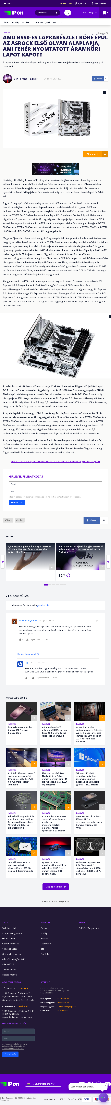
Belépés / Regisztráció (89, 928)
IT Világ (15, 22)
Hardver (12, 724)
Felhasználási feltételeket (44, 497)
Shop (84, 12)
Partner (63, 3)
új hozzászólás (37, 639)
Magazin (93, 12)
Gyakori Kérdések (10, 943)
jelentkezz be (43, 605)
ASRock (8, 520)
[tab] (46, 584)
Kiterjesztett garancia (12, 933)
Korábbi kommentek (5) (28, 654)
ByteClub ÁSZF (75, 1099)
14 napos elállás (9, 948)
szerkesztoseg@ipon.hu (65, 1007)
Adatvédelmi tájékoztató (13, 959)
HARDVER (6, 33)
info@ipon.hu (63, 1011)
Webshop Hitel (9, 928)
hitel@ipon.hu (63, 998)
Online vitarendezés (11, 954)
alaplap (19, 520)
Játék (48, 22)
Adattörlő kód (8, 964)
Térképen (22, 988)
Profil (82, 922)
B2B (70, 3)
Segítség (45, 982)
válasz (48, 639)
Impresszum (50, 1099)
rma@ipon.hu (63, 1003)
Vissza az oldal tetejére (54, 901)
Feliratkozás (16, 502)
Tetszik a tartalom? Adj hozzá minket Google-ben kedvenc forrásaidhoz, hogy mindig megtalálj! (55, 461)
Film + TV (57, 22)
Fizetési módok (9, 974)
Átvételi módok (9, 969)
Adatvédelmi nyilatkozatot (69, 497)
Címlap (6, 22)
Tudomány (38, 22)
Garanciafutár (8, 938)
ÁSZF (62, 1099)
